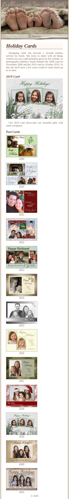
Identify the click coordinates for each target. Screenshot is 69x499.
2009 (21, 158)
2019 (21, 436)
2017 (21, 380)
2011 (21, 214)
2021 (21, 491)
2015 (21, 325)
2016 (21, 353)
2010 (21, 186)
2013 (21, 269)
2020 (21, 464)
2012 (21, 242)
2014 (21, 297)
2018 (21, 408)
